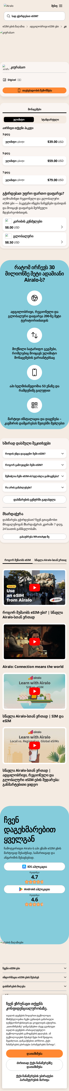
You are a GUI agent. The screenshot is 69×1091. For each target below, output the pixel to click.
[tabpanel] (34, 149)
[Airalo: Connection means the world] (34, 641)
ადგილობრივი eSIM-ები (44, 26)
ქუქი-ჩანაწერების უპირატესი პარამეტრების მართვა (34, 1078)
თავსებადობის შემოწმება (37, 90)
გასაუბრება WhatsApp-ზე (34, 536)
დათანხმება (34, 1053)
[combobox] (34, 16)
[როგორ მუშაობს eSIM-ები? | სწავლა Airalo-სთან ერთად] (34, 587)
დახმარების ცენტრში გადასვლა (34, 499)
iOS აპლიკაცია (37, 867)
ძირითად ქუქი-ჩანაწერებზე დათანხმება (34, 1065)
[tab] (34, 109)
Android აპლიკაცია (37, 889)
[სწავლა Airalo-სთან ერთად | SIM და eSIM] (34, 691)
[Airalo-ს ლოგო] (10, 6)
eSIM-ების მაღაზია (14, 26)
